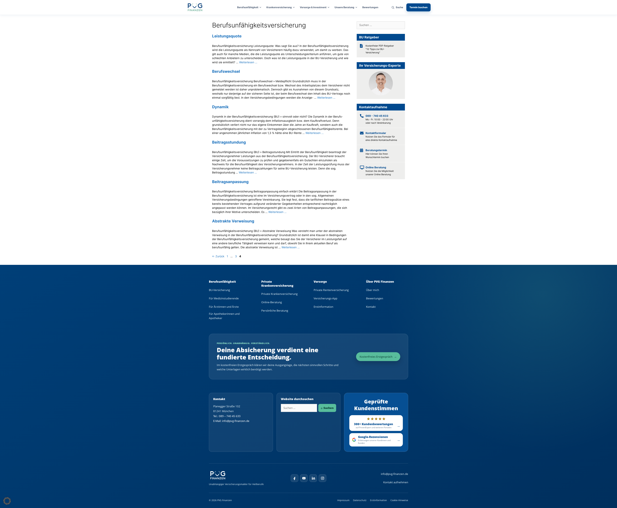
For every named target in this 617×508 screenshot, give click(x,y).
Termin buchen (418, 7)
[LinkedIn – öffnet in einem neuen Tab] (313, 478)
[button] (7, 501)
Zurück (218, 256)
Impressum (343, 500)
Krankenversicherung (279, 7)
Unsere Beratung (344, 7)
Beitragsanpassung (230, 181)
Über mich (372, 290)
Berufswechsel (226, 71)
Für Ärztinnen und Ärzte (224, 307)
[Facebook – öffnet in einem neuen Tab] (294, 478)
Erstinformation (323, 307)
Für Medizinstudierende (224, 298)
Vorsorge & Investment (313, 7)
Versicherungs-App (325, 298)
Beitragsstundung (229, 142)
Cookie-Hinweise (399, 500)
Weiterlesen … (248, 62)
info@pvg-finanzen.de (394, 474)
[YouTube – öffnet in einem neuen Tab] (304, 478)
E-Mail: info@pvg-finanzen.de (231, 421)
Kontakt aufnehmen (395, 482)
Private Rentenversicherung (331, 290)
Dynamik (220, 107)
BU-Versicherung (219, 290)
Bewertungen (370, 7)
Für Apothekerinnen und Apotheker (224, 316)
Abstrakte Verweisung (233, 221)
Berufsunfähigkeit (247, 7)
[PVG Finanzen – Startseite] (195, 7)
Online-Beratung (271, 302)
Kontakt (371, 307)
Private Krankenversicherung (279, 294)
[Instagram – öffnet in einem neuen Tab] (322, 478)
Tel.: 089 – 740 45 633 (227, 416)
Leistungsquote (226, 36)
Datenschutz (360, 500)
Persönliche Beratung (274, 310)
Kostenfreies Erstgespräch (378, 356)
